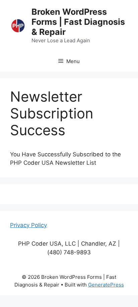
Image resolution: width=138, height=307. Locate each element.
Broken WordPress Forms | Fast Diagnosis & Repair (78, 22)
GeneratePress (106, 285)
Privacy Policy (28, 225)
